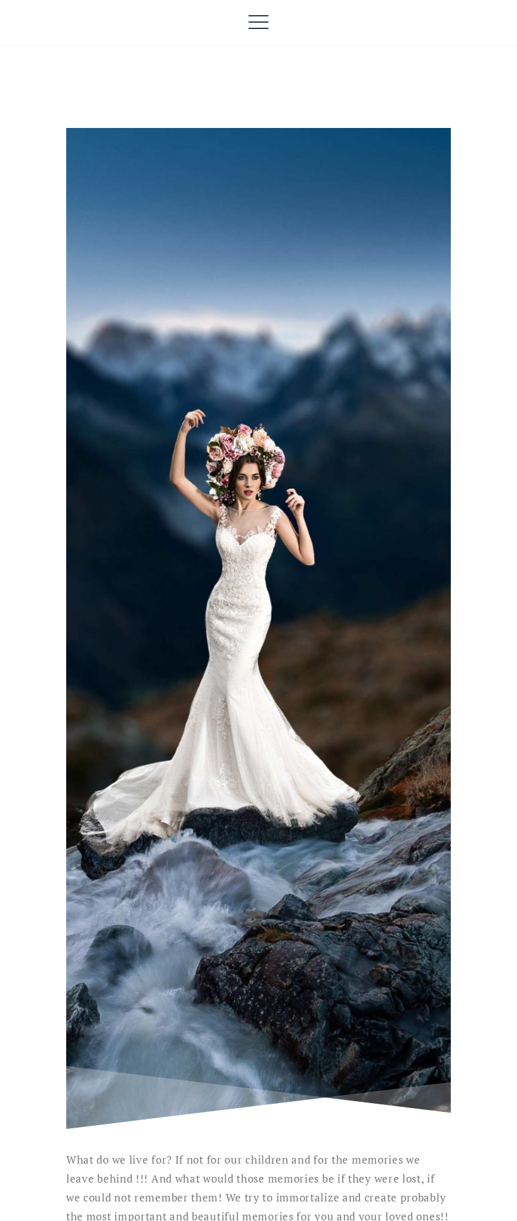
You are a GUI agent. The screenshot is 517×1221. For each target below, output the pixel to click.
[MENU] (259, 22)
